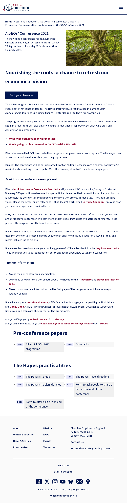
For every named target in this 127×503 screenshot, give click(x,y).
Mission (47, 428)
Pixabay (59, 319)
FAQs (46, 434)
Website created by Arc (63, 496)
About (17, 428)
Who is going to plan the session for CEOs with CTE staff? (42, 144)
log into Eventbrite (107, 248)
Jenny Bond (17, 307)
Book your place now (21, 95)
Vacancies (49, 447)
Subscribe (63, 465)
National (45, 21)
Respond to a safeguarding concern (91, 448)
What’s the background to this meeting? (33, 139)
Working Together (26, 21)
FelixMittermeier (39, 319)
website (87, 279)
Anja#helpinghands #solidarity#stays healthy (67, 323)
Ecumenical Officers (65, 21)
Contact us (77, 442)
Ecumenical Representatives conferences (28, 25)
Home (8, 21)
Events (47, 441)
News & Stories (22, 441)
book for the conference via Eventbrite (36, 189)
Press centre (20, 447)
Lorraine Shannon (93, 202)
